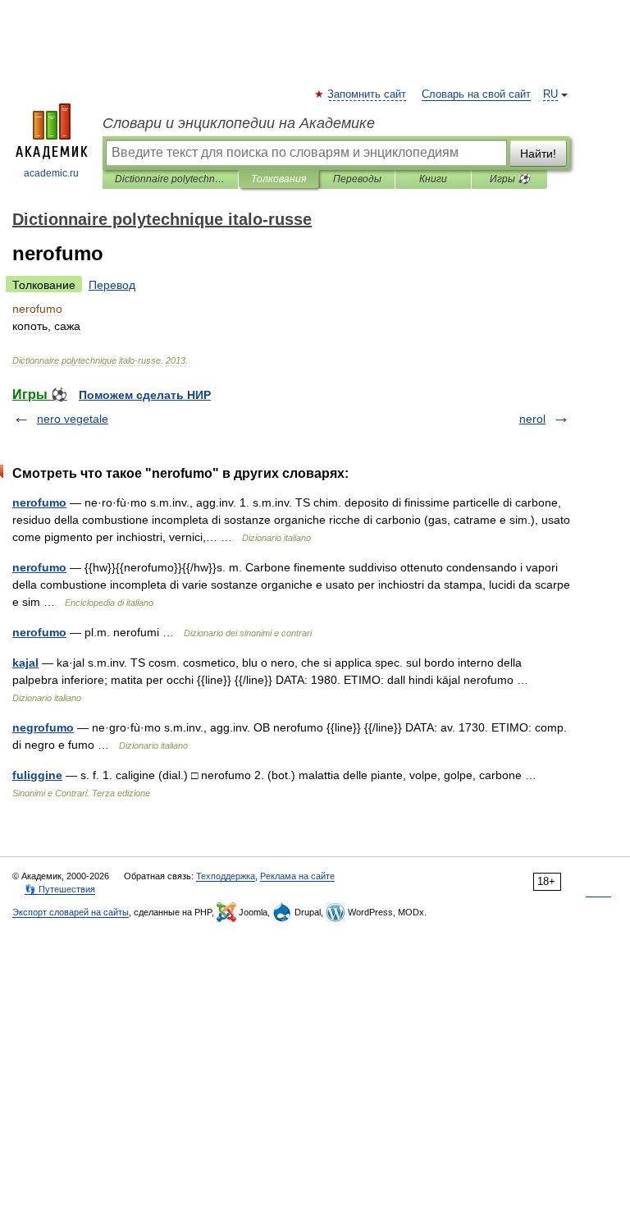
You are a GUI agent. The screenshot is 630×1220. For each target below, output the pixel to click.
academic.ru (51, 173)
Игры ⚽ (510, 179)
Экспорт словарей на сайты (70, 912)
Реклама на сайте (297, 876)
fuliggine (37, 775)
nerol (532, 418)
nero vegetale (72, 418)
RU (550, 94)
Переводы (357, 179)
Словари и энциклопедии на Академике (239, 123)
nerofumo (39, 502)
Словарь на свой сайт (476, 94)
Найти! (538, 153)
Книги (433, 179)
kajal (25, 662)
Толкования (278, 179)
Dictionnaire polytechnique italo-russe (170, 179)
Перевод (112, 284)
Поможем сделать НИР (145, 394)
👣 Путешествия (60, 889)
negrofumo (43, 727)
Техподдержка (225, 876)
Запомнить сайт (367, 94)
